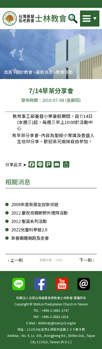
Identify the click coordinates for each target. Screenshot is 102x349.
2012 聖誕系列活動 (29, 221)
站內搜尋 (82, 17)
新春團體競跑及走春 (30, 238)
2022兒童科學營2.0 (29, 229)
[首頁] (34, 18)
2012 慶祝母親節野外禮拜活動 (39, 213)
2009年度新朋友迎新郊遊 (34, 204)
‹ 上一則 (15, 260)
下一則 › (86, 260)
